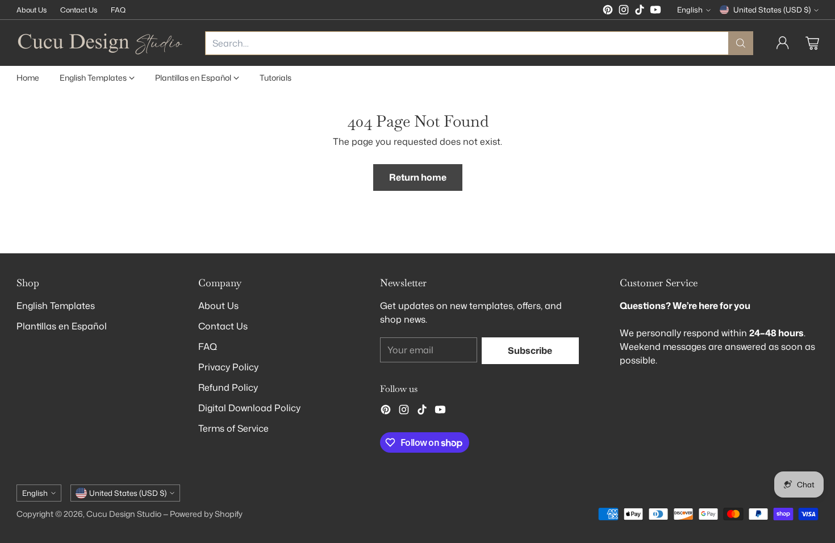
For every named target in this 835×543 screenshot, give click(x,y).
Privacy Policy (228, 367)
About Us (218, 305)
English (690, 10)
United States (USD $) (772, 10)
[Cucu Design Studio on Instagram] (623, 11)
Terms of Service (233, 428)
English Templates (55, 305)
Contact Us (223, 326)
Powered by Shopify (206, 514)
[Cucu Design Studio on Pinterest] (607, 11)
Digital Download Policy (249, 408)
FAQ (207, 346)
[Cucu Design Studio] (101, 43)
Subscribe (530, 350)
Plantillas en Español (61, 326)
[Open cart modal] (812, 43)
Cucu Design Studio (123, 514)
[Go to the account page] (783, 43)
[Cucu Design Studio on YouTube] (655, 11)
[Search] (740, 43)
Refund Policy (228, 387)
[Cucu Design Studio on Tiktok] (639, 11)
